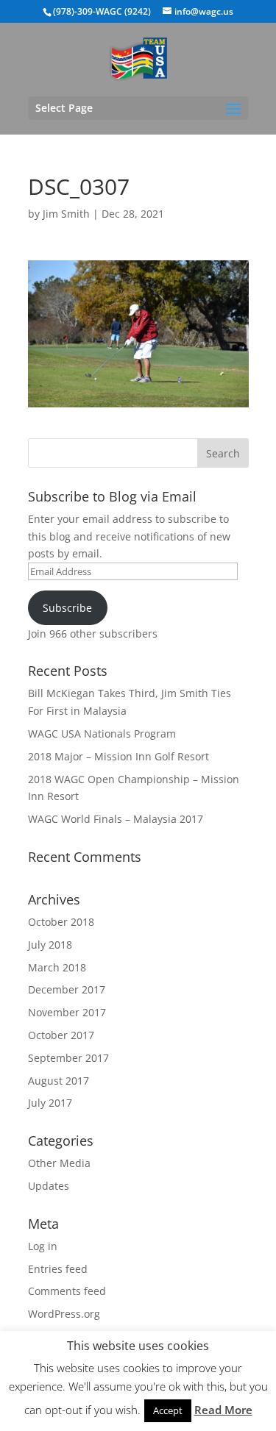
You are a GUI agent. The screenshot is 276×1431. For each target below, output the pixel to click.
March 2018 (57, 967)
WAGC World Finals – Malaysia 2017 (115, 819)
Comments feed (67, 1291)
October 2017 (61, 1035)
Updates (48, 1186)
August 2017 (58, 1081)
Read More (223, 1409)
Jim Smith (66, 214)
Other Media (59, 1163)
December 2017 (66, 989)
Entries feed (58, 1269)
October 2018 (61, 922)
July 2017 (50, 1103)
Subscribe (67, 608)
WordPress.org (64, 1314)
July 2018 (50, 945)
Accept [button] (168, 1410)
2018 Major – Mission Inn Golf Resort (118, 756)
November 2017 (67, 1012)
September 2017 (68, 1058)
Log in (42, 1246)
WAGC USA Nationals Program (102, 734)
